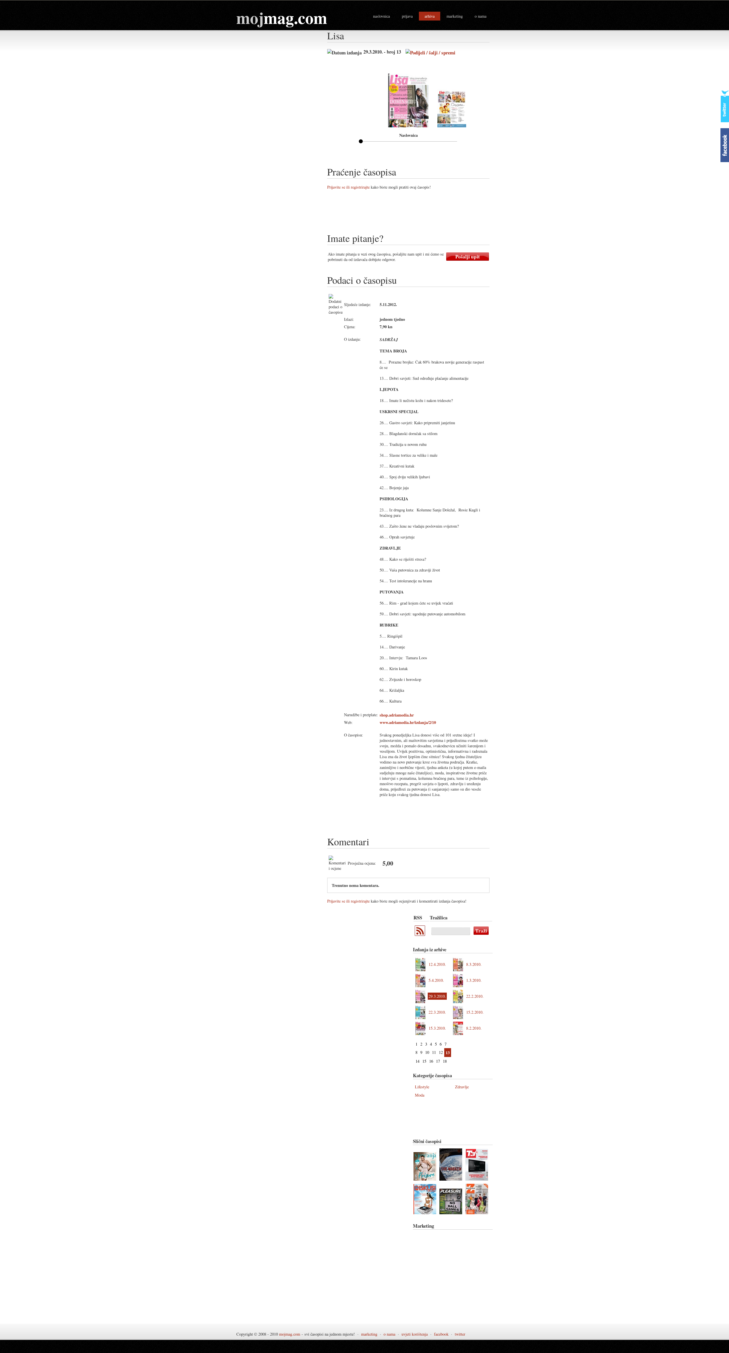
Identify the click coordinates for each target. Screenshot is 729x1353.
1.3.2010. (474, 980)
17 (438, 1061)
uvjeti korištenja (415, 1334)
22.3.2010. (437, 1012)
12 (441, 1052)
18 (445, 1061)
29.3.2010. (437, 996)
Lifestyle (422, 1086)
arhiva (430, 16)
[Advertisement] (431, 213)
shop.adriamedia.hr (397, 715)
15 (424, 1061)
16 (431, 1061)
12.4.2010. (437, 964)
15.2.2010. (475, 1012)
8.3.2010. (474, 964)
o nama (480, 16)
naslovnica (381, 16)
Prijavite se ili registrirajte (348, 187)
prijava (407, 16)
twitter (460, 1334)
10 (427, 1052)
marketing (455, 16)
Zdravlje (462, 1086)
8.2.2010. (474, 1028)
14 (417, 1061)
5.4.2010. (436, 980)
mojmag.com (289, 1334)
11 (434, 1052)
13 (448, 1053)
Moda (419, 1095)
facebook (441, 1334)
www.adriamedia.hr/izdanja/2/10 (408, 722)
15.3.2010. (437, 1028)
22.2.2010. (475, 996)
